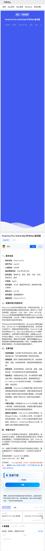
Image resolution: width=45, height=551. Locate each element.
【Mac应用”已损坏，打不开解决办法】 (26, 465)
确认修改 (40, 531)
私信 (40, 246)
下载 (22, 485)
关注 (33, 246)
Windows (28, 7)
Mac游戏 (19, 7)
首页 (4, 7)
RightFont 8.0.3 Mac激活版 (11, 516)
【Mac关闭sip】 (8, 468)
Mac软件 (11, 7)
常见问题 (37, 7)
